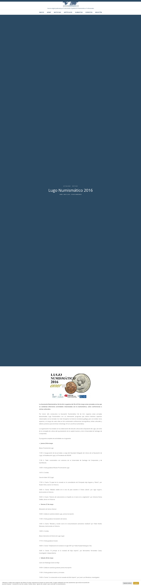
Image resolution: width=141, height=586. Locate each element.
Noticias (75, 186)
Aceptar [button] (136, 583)
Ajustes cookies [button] (127, 583)
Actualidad (67, 186)
